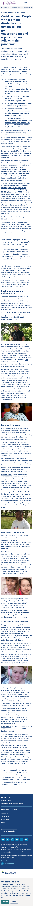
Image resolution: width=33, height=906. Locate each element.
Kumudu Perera (6, 474)
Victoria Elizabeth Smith (21, 645)
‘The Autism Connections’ (14, 360)
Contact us (4, 813)
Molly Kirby (12, 444)
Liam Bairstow (6, 726)
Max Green (5, 344)
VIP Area (3, 822)
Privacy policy (5, 816)
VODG (20, 192)
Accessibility (5, 819)
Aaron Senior (6, 369)
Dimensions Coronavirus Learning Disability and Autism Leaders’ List (18, 121)
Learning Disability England (14, 191)
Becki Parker (5, 552)
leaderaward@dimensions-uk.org (12, 803)
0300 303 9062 (6, 800)
